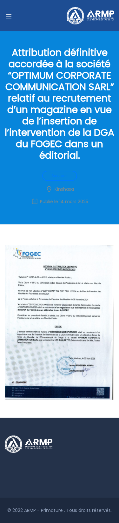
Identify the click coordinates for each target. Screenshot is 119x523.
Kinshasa (64, 189)
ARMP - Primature (44, 510)
